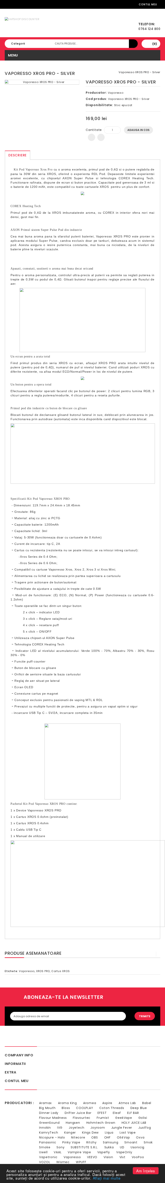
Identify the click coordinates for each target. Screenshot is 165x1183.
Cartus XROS (60, 971)
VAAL (57, 1152)
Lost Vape (128, 1132)
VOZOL (44, 1162)
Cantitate (94, 130)
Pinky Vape (71, 1142)
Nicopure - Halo (52, 1137)
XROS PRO (43, 971)
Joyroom (97, 1127)
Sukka (109, 1147)
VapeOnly (124, 1152)
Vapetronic (48, 1157)
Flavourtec (81, 1118)
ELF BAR (133, 1113)
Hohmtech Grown (100, 1123)
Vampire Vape (79, 1152)
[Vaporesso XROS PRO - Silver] (42, 82)
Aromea (89, 1103)
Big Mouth (47, 1108)
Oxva (140, 1137)
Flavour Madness (53, 1118)
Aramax (45, 1103)
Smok (148, 1142)
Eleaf (117, 1113)
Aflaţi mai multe (107, 1178)
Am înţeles (145, 1170)
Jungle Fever (121, 1127)
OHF (107, 1137)
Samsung (110, 1142)
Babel (146, 1103)
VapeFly (103, 1152)
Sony (60, 1147)
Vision (108, 1157)
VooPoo (138, 1157)
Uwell (43, 1152)
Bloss (66, 1108)
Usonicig (137, 1147)
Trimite (144, 1016)
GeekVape (123, 1118)
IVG (60, 1127)
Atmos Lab (127, 1103)
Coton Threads (111, 1108)
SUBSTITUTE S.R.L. (84, 1147)
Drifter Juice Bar (78, 1113)
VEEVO (92, 1157)
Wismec (63, 1162)
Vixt (122, 1157)
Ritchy (91, 1142)
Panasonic (47, 1142)
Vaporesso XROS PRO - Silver (139, 72)
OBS (94, 1137)
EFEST (102, 1113)
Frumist (103, 1118)
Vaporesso (116, 93)
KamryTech (48, 1132)
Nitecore (78, 1137)
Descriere (17, 155)
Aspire (107, 1103)
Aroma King (67, 1103)
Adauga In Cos (138, 130)
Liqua (109, 1132)
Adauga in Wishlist (91, 137)
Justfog (144, 1127)
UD (122, 1147)
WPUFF (81, 1162)
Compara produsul (101, 137)
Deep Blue (138, 1108)
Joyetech (76, 1127)
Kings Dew (90, 1132)
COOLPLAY (84, 1108)
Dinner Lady (48, 1113)
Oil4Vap (123, 1137)
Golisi (142, 1118)
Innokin (45, 1127)
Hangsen (73, 1123)
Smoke (44, 1147)
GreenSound (49, 1123)
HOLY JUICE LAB (134, 1123)
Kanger (70, 1132)
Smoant (131, 1142)
